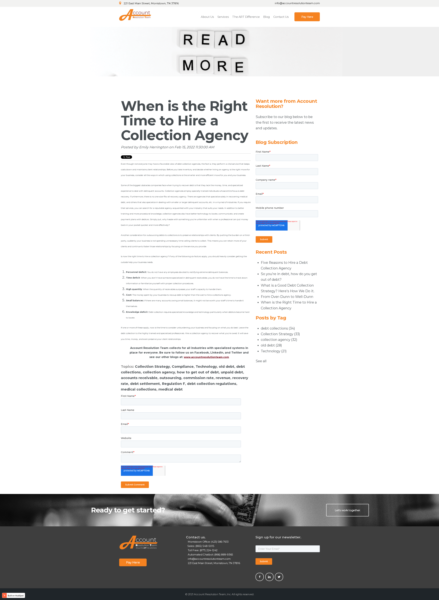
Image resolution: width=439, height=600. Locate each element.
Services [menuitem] (223, 16)
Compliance (183, 366)
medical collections (138, 389)
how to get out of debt (198, 372)
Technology (206, 366)
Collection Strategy (152, 366)
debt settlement (145, 384)
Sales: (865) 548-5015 (200, 546)
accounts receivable (139, 378)
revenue (223, 378)
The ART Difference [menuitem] (246, 16)
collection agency (159, 372)
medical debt (170, 389)
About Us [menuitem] (207, 16)
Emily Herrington (153, 147)
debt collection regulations (211, 384)
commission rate (198, 378)
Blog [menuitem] (266, 16)
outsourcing (170, 378)
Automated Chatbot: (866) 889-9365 (210, 554)
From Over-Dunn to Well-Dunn (287, 297)
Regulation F (173, 384)
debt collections (278, 328)
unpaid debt (232, 372)
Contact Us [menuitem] (281, 16)
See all (261, 361)
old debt (226, 366)
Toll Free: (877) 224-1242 (202, 550)
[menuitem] (307, 16)
